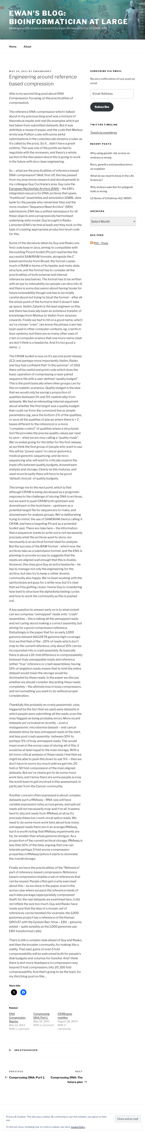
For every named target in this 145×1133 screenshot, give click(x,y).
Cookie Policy (78, 1126)
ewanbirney (42, 71)
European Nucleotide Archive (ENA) (34, 188)
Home (12, 46)
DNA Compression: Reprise (17, 1017)
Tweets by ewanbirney (103, 132)
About (27, 46)
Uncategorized (26, 1050)
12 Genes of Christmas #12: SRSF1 (111, 198)
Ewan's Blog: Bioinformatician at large (68, 17)
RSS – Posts (100, 243)
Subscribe (102, 107)
